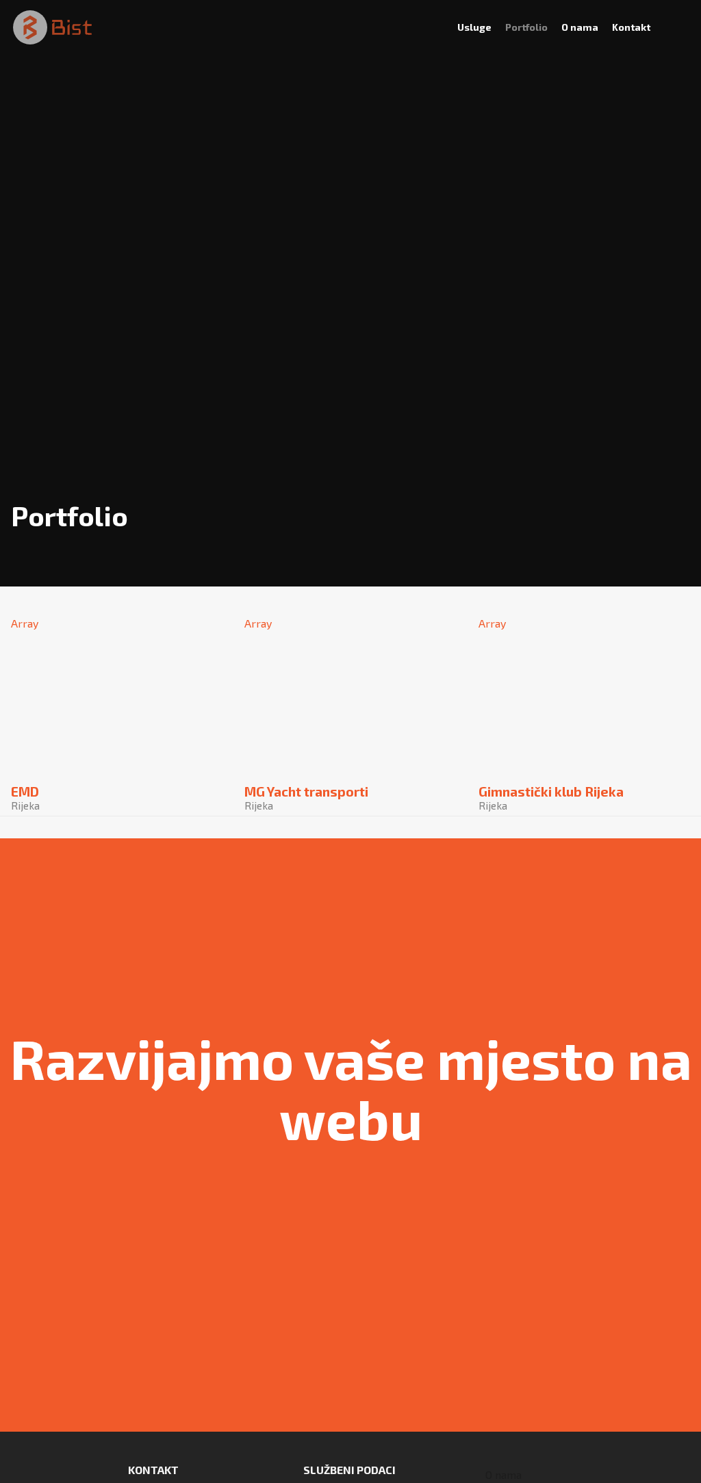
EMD (25, 798)
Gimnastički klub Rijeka (551, 798)
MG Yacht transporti (306, 798)
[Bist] (52, 27)
